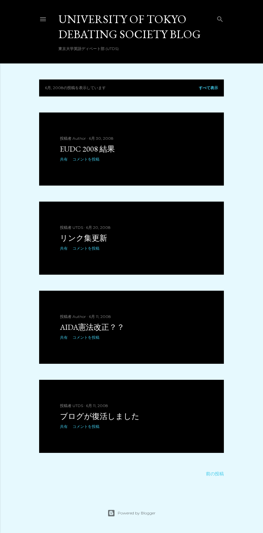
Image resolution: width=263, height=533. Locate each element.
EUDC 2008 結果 (87, 149)
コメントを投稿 (85, 159)
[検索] (220, 18)
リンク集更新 (83, 238)
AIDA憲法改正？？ (92, 327)
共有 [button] (64, 159)
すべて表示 (208, 87)
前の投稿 (215, 474)
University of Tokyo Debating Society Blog (129, 27)
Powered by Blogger (137, 513)
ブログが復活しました (100, 416)
